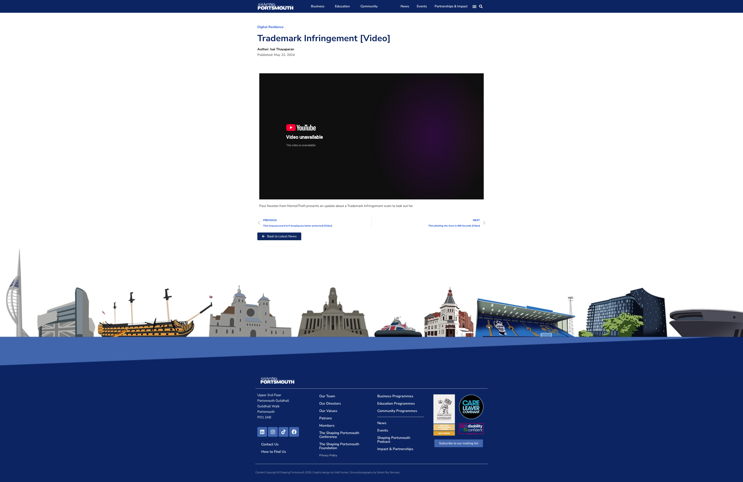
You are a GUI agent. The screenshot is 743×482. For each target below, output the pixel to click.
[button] (474, 6)
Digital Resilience (270, 27)
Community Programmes (397, 411)
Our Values (328, 411)
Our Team (327, 396)
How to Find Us (273, 451)
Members (327, 425)
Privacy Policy (328, 455)
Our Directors (330, 403)
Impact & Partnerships (395, 449)
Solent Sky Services (388, 472)
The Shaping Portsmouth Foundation (339, 446)
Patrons (325, 418)
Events (422, 6)
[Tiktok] (283, 432)
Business (317, 6)
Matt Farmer (341, 472)
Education (342, 6)
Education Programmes (396, 403)
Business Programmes (395, 396)
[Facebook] (294, 432)
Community (369, 6)
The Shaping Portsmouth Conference (339, 435)
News (405, 6)
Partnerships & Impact (451, 6)
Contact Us (270, 444)
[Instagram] (273, 432)
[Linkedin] (262, 432)
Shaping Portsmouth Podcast (393, 439)
